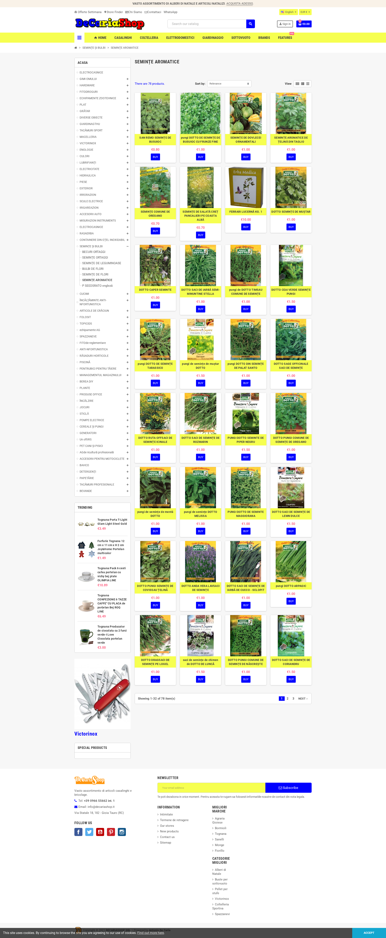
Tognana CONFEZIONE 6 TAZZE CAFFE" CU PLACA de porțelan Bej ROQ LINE (112, 603)
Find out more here (150, 933)
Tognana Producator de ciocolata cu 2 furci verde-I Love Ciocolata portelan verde (112, 634)
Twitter (89, 832)
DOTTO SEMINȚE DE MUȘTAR (290, 211)
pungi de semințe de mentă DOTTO (155, 513)
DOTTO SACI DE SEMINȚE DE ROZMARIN (201, 439)
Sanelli (219, 839)
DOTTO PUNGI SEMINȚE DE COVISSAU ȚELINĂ (155, 588)
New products (169, 831)
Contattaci (154, 12)
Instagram (122, 832)
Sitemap (165, 842)
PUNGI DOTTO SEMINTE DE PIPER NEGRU (246, 439)
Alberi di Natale (219, 872)
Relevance (215, 83)
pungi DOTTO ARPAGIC (291, 586)
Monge (219, 845)
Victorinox (85, 734)
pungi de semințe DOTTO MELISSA (200, 513)
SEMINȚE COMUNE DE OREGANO (155, 213)
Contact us (167, 837)
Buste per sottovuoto (220, 881)
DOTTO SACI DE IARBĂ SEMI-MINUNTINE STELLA (200, 291)
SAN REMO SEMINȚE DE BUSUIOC (155, 139)
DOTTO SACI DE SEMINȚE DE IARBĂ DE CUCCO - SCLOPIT (246, 588)
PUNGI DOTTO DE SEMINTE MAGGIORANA (246, 513)
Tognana (220, 834)
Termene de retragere (174, 820)
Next (303, 698)
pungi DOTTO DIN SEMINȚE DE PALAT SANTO (246, 365)
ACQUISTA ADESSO (239, 3)
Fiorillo (219, 850)
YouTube (100, 832)
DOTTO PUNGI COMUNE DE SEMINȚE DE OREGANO (291, 439)
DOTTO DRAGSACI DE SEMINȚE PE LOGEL (155, 662)
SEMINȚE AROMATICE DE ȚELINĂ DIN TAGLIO (291, 139)
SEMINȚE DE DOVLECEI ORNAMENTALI (245, 139)
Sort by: (200, 84)
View (288, 84)
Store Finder (113, 12)
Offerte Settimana (88, 12)
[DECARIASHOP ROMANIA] (110, 24)
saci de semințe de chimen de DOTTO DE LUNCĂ (200, 662)
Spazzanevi (222, 914)
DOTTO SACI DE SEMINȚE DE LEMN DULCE (291, 513)
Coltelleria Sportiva (220, 906)
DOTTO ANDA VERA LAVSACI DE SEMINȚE (201, 588)
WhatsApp (170, 12)
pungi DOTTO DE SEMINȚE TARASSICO (155, 365)
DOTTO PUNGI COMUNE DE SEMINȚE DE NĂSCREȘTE (246, 662)
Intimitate (166, 814)
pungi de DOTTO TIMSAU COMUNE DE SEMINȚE (245, 291)
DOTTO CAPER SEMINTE (155, 289)
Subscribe (290, 788)
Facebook (78, 832)
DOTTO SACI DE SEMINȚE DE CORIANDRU (291, 662)
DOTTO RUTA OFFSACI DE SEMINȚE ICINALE (155, 439)
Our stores (167, 826)
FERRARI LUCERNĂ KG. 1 (245, 211)
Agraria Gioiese (218, 820)
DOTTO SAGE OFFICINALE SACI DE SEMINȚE (291, 365)
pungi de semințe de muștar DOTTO (200, 365)
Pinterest (111, 832)
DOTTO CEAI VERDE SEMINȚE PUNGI (291, 291)
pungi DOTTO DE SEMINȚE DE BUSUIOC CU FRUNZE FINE (200, 139)
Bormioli (220, 828)
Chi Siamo (135, 12)
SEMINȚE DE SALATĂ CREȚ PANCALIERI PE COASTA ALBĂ (200, 215)
